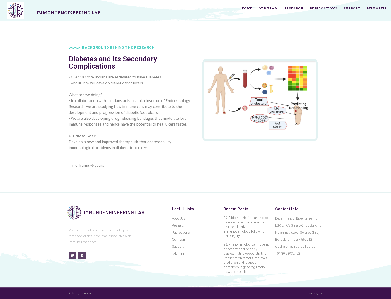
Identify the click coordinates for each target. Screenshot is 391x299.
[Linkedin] (82, 255)
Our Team (268, 8)
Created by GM (313, 293)
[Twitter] (72, 255)
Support (352, 8)
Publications (323, 8)
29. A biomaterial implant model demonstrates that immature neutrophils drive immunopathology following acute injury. (246, 227)
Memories (376, 8)
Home (246, 8)
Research (293, 8)
